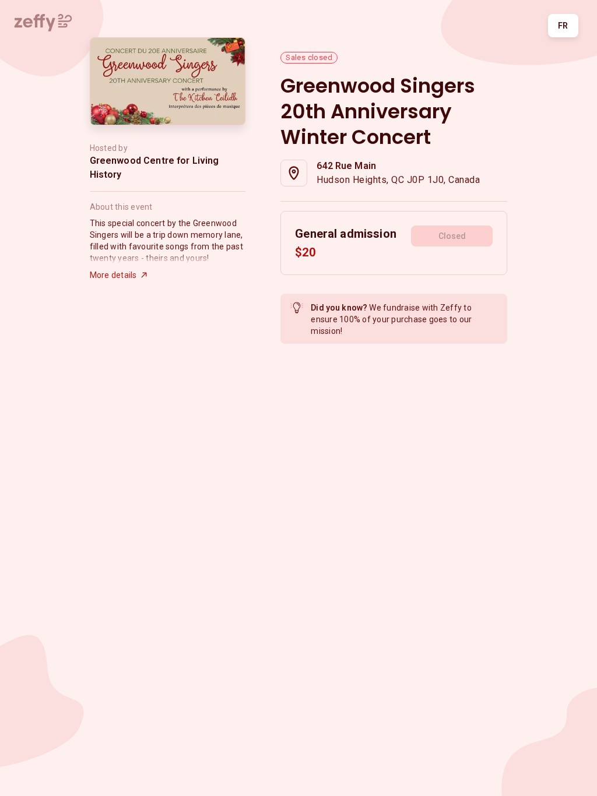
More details (113, 275)
